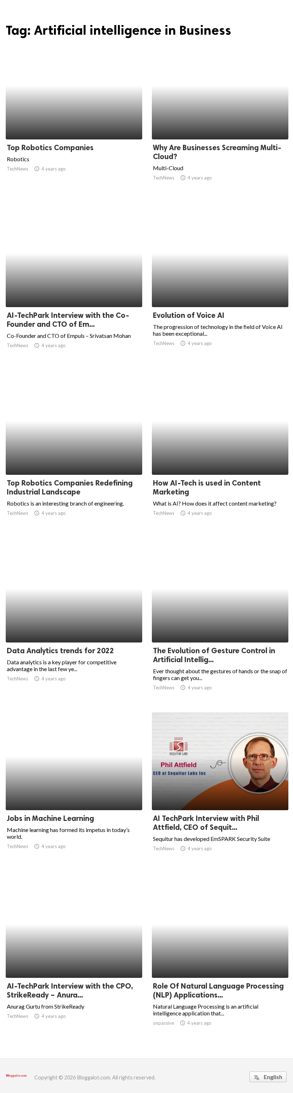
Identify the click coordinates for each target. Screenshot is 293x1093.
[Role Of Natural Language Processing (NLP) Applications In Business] (220, 959)
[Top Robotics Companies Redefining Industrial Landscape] (74, 456)
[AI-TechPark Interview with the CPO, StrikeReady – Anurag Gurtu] (74, 959)
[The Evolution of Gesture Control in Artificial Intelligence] (220, 624)
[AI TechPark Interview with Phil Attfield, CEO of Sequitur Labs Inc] (220, 791)
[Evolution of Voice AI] (220, 288)
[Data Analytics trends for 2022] (74, 624)
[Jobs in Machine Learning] (74, 791)
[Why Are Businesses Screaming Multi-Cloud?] (220, 120)
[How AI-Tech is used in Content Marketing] (220, 456)
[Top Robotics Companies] (74, 120)
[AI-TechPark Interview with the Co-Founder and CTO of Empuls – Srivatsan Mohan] (74, 288)
